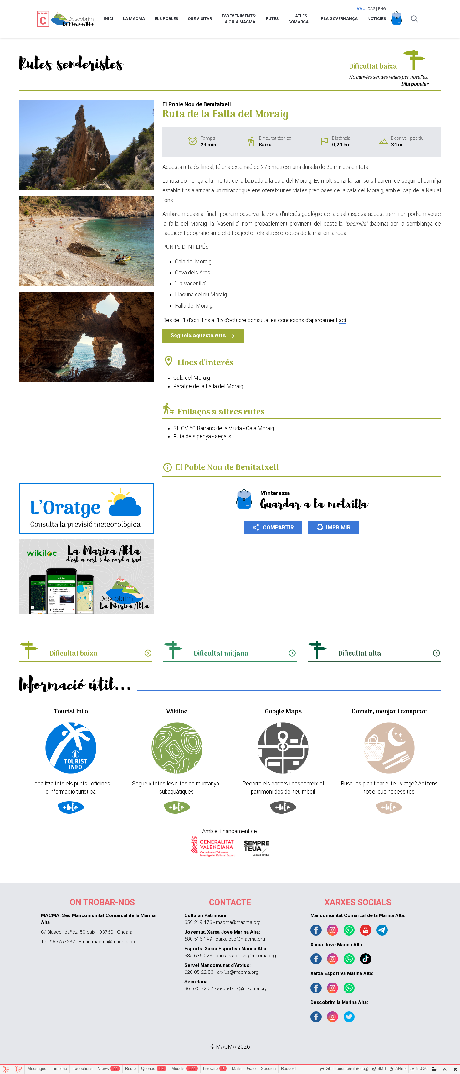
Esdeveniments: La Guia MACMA (239, 18)
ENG (382, 8)
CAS (371, 8)
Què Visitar (200, 18)
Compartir (273, 527)
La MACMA (134, 18)
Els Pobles (166, 18)
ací (342, 320)
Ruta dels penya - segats (202, 436)
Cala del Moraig (191, 378)
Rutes (272, 18)
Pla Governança (339, 18)
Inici (108, 18)
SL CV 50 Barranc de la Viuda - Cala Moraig (223, 428)
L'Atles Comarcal (299, 18)
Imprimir (333, 527)
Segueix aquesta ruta (203, 335)
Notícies (376, 18)
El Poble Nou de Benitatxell (227, 467)
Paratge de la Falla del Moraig (208, 386)
